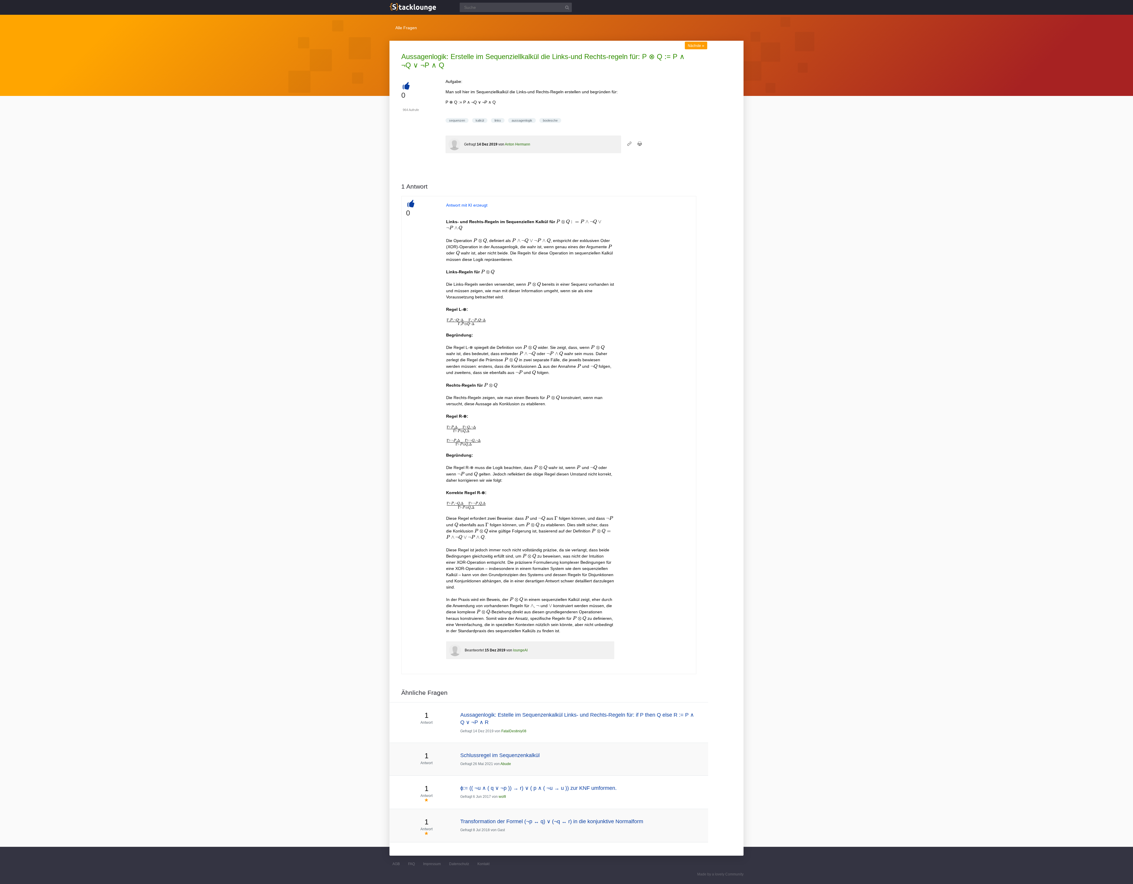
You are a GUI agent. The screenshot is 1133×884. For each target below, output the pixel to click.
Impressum (432, 864)
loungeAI (520, 650)
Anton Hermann (517, 144)
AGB (396, 864)
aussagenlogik (522, 120)
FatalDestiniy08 (513, 731)
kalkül (480, 120)
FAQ (411, 864)
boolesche (550, 120)
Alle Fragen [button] (406, 27)
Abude (505, 764)
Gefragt (470, 144)
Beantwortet (474, 650)
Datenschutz (459, 864)
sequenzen (457, 120)
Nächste (696, 46)
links (498, 120)
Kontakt (483, 864)
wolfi (502, 797)
